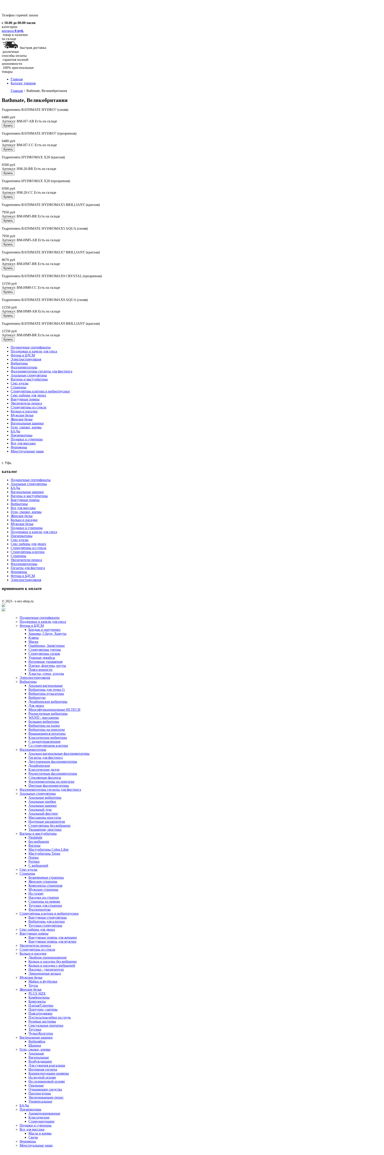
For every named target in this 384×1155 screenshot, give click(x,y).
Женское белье (22, 419)
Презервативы (21, 435)
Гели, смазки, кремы (26, 427)
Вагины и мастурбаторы (29, 379)
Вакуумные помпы (25, 399)
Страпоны (18, 387)
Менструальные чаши (27, 451)
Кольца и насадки (24, 411)
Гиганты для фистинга (28, 568)
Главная (17, 79)
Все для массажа (23, 443)
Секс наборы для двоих (28, 395)
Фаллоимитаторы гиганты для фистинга (41, 371)
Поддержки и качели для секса (34, 351)
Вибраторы (19, 363)
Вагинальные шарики (27, 423)
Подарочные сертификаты (31, 347)
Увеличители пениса (26, 403)
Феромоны (19, 447)
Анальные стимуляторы (29, 375)
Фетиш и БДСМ (23, 355)
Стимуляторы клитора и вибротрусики (40, 391)
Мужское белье (22, 415)
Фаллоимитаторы (24, 367)
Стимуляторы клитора (27, 552)
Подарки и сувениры (27, 439)
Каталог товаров (23, 83)
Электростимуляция (26, 359)
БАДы (15, 431)
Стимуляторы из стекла (28, 407)
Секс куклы (19, 383)
